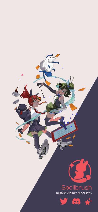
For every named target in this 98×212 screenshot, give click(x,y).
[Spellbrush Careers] (88, 201)
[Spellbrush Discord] (76, 201)
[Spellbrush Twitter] (64, 201)
